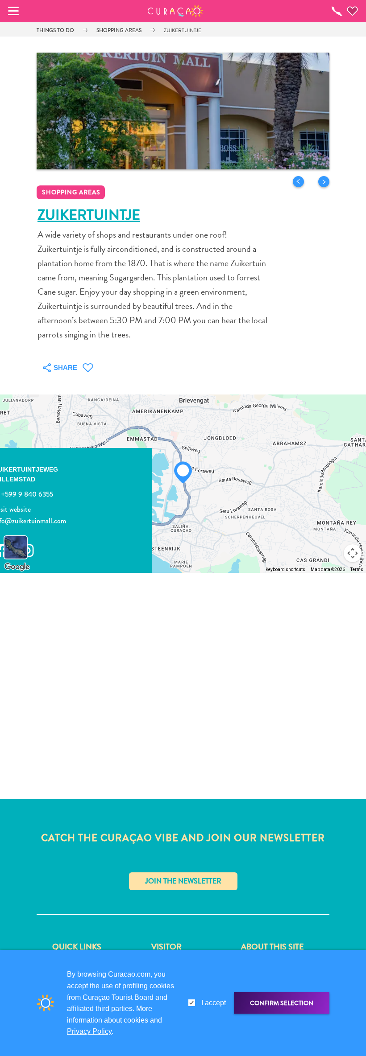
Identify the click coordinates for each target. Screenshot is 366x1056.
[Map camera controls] (353, 553)
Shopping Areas (118, 30)
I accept (213, 1003)
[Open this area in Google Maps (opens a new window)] (17, 567)
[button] (176, 11)
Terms (356, 569)
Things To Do (55, 30)
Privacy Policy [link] (89, 1031)
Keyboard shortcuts (285, 569)
